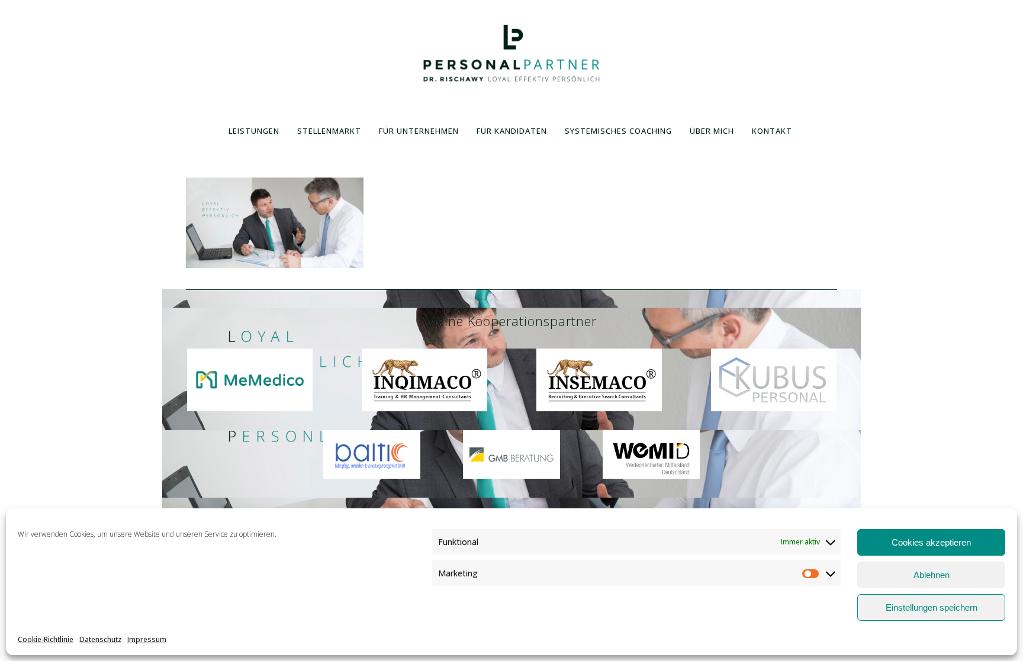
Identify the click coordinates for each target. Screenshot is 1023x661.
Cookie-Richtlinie (45, 639)
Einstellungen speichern (931, 607)
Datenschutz (100, 639)
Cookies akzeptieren (931, 542)
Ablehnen (931, 575)
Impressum (146, 639)
